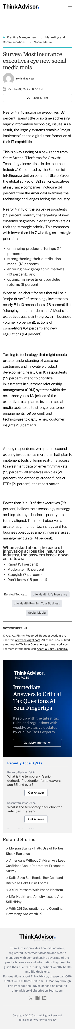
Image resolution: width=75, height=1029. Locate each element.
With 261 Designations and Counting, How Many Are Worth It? (34, 911)
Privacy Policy (48, 1019)
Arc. (36, 1015)
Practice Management (22, 37)
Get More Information (37, 742)
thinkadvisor (26, 78)
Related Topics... (15, 594)
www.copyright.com (27, 640)
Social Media (42, 42)
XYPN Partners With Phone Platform (36, 890)
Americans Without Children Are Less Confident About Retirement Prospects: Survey (35, 865)
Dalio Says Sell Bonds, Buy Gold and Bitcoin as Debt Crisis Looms (34, 880)
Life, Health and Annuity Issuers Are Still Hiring (34, 899)
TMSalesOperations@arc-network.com (43, 644)
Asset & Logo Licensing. (52, 648)
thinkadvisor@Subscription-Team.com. (37, 990)
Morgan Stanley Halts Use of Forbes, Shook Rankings (35, 851)
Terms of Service (28, 1019)
